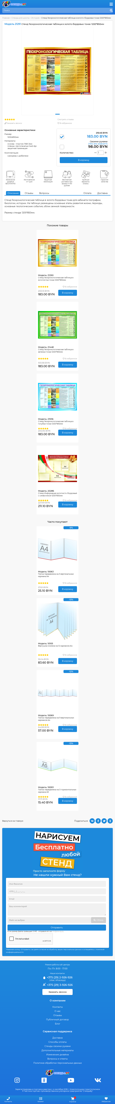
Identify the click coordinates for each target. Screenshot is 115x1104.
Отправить (57, 927)
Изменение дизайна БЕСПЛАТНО (11, 182)
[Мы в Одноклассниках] (44, 1080)
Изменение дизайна (57, 1054)
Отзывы (29, 193)
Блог (57, 1023)
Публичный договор (57, 1019)
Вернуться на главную (12, 821)
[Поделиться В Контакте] (92, 821)
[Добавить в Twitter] (104, 821)
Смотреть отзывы (66, 119)
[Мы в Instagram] (17, 1080)
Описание (13, 193)
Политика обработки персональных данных (57, 1063)
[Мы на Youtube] (71, 1080)
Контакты (57, 1007)
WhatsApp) (60, 980)
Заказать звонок (14, 123)
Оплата (87, 193)
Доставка (102, 193)
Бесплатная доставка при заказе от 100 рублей (67, 183)
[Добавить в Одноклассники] (110, 821)
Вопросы (44, 193)
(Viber (52, 980)
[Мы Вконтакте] (98, 1080)
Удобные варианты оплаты (86, 182)
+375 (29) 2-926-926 (59, 977)
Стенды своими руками (57, 1046)
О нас (58, 1011)
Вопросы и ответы (57, 1058)
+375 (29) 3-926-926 (59, 985)
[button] (57, 114)
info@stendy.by (58, 931)
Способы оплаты (57, 1042)
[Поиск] (111, 10)
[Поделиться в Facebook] (98, 821)
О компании (57, 1000)
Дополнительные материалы (57, 1050)
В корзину (67, 292)
